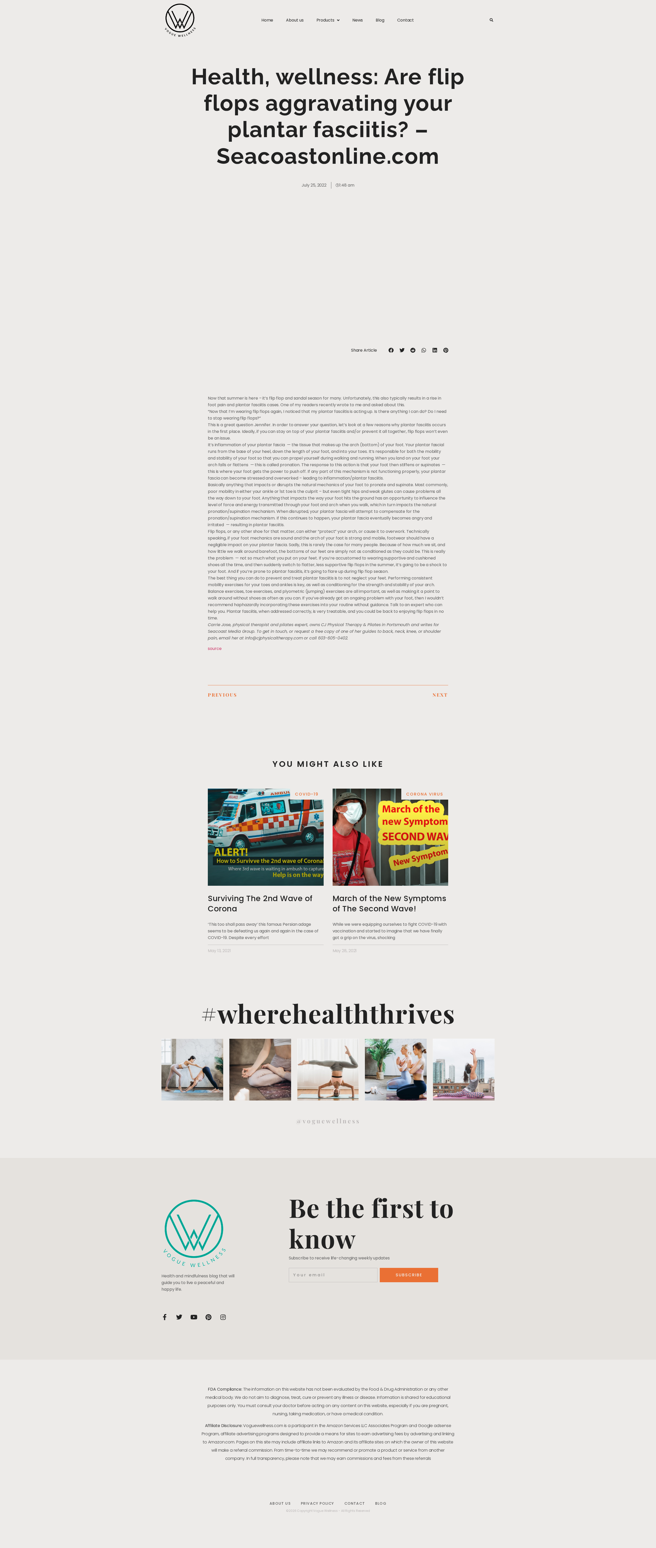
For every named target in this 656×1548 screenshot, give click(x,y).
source (214, 648)
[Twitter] (179, 1317)
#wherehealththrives (328, 1013)
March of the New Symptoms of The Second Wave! (389, 903)
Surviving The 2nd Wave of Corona (260, 903)
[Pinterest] (208, 1317)
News (357, 20)
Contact (405, 20)
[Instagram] (223, 1317)
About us (294, 20)
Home (267, 20)
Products (325, 20)
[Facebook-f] (164, 1317)
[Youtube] (194, 1317)
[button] (491, 20)
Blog (380, 20)
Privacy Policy (317, 1503)
